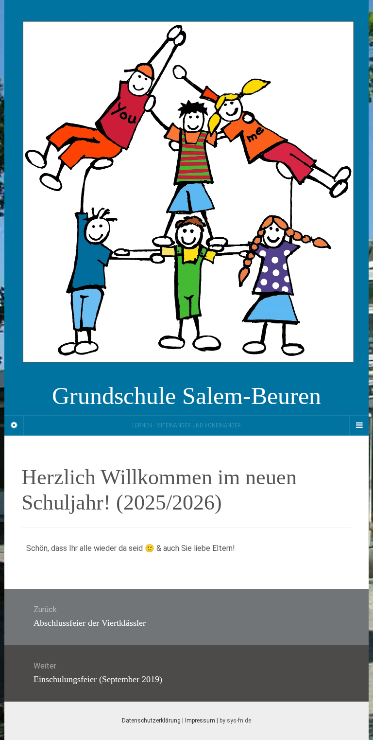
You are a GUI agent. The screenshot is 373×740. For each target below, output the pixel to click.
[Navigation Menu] (359, 425)
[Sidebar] (14, 425)
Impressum (200, 720)
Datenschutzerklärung (151, 720)
